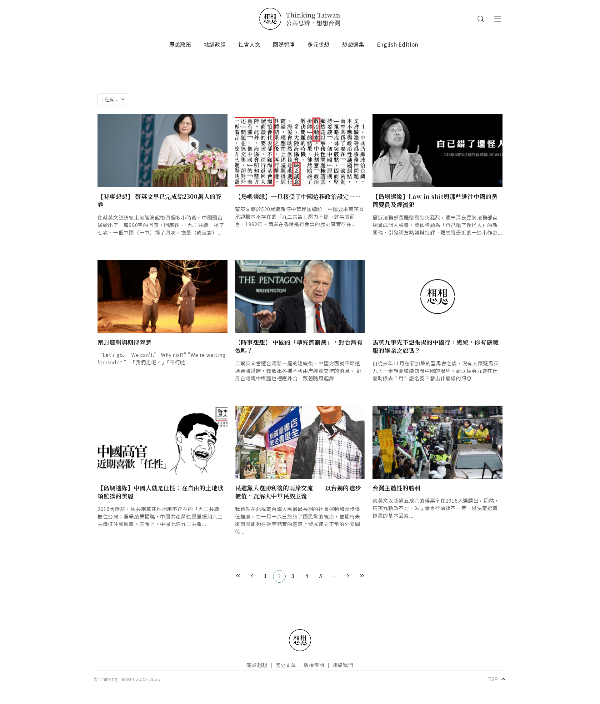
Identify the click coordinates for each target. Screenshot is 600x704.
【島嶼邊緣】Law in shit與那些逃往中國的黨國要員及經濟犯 (435, 200)
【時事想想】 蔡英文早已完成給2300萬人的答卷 (160, 200)
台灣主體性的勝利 (396, 488)
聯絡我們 (342, 664)
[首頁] (300, 18)
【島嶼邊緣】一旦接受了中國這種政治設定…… (298, 196)
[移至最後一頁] (362, 576)
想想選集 (353, 44)
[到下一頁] (348, 576)
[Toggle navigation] (497, 19)
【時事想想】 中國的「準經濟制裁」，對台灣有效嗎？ (298, 346)
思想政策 (180, 44)
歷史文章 (285, 664)
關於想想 (257, 664)
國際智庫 (284, 44)
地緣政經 (215, 44)
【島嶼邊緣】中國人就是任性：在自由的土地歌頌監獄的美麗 (160, 492)
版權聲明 (314, 664)
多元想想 (319, 44)
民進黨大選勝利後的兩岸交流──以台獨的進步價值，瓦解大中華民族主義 (298, 492)
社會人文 (249, 44)
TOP (497, 679)
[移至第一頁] (238, 576)
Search (480, 19)
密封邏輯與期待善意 (125, 342)
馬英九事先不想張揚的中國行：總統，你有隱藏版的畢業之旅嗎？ (435, 346)
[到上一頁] (252, 576)
